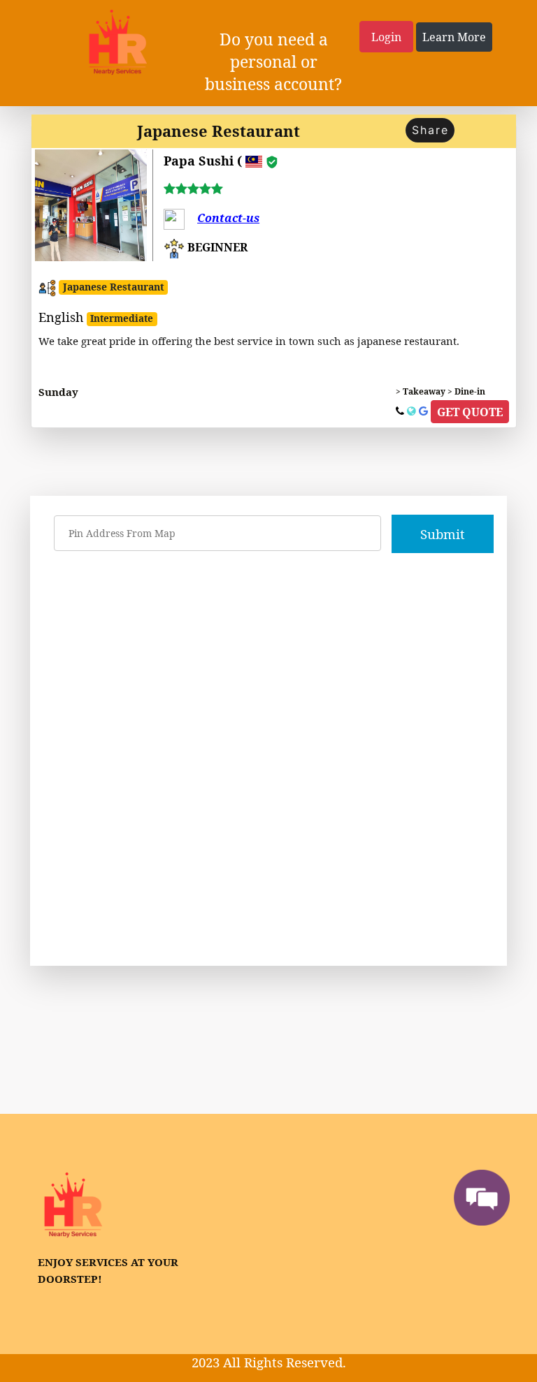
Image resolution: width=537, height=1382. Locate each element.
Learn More (454, 37)
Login (386, 37)
